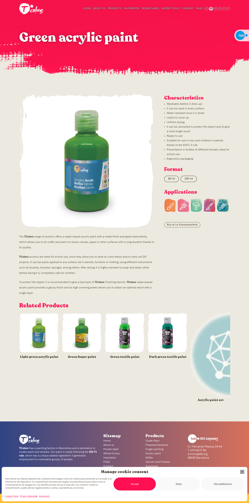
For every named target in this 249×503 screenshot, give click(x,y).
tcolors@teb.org (198, 454)
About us (108, 445)
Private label (111, 449)
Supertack (152, 466)
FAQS (106, 462)
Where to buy (111, 453)
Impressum (44, 496)
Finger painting (154, 449)
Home (107, 441)
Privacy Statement (28, 496)
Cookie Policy (11, 496)
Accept (135, 484)
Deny (179, 484)
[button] (242, 472)
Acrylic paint (153, 453)
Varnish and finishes (158, 462)
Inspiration (109, 457)
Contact (108, 466)
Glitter (149, 457)
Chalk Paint (152, 441)
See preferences (223, 484)
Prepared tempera (157, 445)
